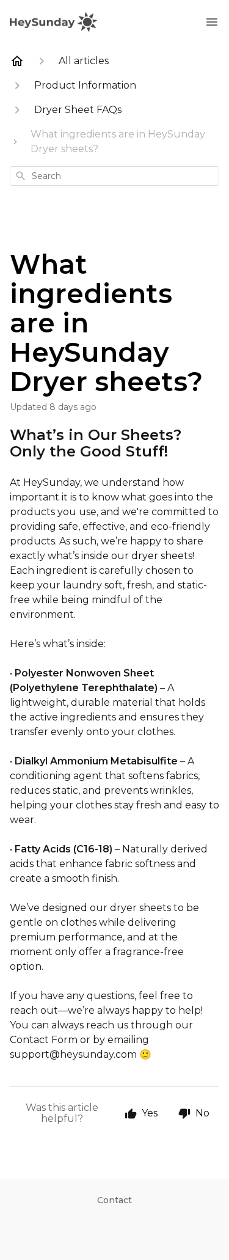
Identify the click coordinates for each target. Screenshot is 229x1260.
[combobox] (114, 176)
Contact (114, 1200)
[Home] (17, 61)
